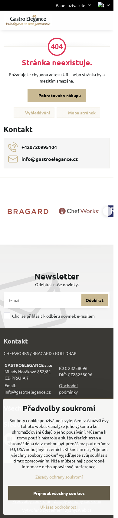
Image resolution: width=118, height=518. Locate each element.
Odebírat (94, 300)
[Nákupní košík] (91, 20)
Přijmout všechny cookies (59, 493)
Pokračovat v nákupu (59, 95)
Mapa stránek (81, 112)
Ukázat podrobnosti (59, 507)
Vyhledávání (37, 112)
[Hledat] (77, 20)
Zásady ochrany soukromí (59, 476)
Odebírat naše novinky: (57, 284)
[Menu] (106, 20)
